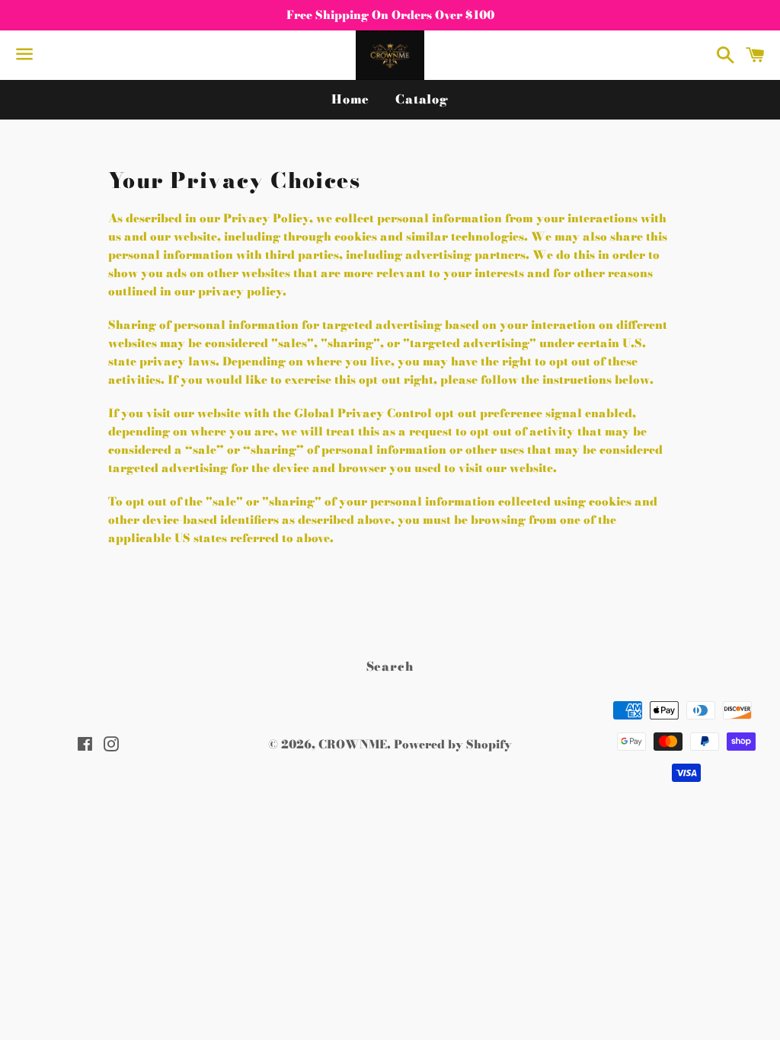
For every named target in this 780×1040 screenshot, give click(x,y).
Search (390, 666)
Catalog (422, 99)
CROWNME (352, 744)
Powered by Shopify (453, 744)
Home (350, 99)
